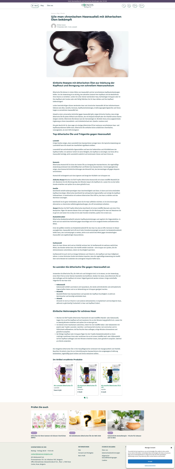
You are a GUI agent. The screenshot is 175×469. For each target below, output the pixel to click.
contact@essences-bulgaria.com (42, 454)
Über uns (50, 5)
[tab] (84, 397)
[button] (171, 448)
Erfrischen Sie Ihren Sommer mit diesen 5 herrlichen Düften (48, 437)
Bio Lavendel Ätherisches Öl (63, 385)
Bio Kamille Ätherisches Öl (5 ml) (111, 386)
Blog (42, 5)
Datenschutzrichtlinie (150, 465)
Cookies (104, 460)
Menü (36, 6)
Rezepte (110, 433)
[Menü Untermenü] (33, 6)
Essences (53, 13)
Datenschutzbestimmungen (111, 453)
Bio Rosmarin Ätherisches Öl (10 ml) (87, 386)
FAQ (79, 450)
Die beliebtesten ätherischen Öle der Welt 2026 (85, 436)
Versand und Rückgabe (85, 453)
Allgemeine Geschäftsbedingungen (109, 456)
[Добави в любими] (72, 365)
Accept (150, 461)
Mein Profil (81, 456)
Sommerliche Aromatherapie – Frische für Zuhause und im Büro (124, 437)
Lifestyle (62, 13)
